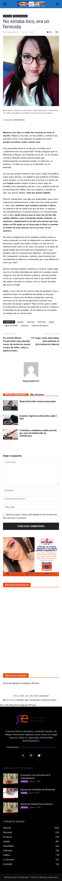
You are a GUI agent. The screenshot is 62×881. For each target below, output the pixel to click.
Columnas (7, 16)
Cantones (7, 438)
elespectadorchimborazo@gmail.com (38, 747)
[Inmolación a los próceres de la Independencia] (10, 778)
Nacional (7, 424)
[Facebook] (23, 756)
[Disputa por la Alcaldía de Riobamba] (10, 793)
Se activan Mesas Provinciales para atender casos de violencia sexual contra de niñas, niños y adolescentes (16, 344)
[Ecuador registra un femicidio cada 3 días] (10, 420)
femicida (30, 322)
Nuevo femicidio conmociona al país (38, 401)
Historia (24, 781)
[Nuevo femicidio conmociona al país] (10, 405)
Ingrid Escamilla (11, 325)
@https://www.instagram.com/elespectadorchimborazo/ (31, 699)
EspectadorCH (13, 32)
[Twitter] (39, 756)
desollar (20, 322)
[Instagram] (31, 756)
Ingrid (51, 322)
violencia (24, 325)
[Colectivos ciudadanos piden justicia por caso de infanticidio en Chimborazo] (10, 434)
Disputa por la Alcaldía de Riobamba (37, 789)
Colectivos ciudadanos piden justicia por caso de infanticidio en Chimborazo (38, 433)
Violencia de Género (40, 325)
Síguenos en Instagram (16, 675)
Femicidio (42, 322)
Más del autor (37, 395)
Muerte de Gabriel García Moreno (36, 804)
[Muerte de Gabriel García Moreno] (10, 807)
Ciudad (24, 793)
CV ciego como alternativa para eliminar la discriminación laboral (45, 341)
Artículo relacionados (16, 395)
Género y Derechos (20, 16)
